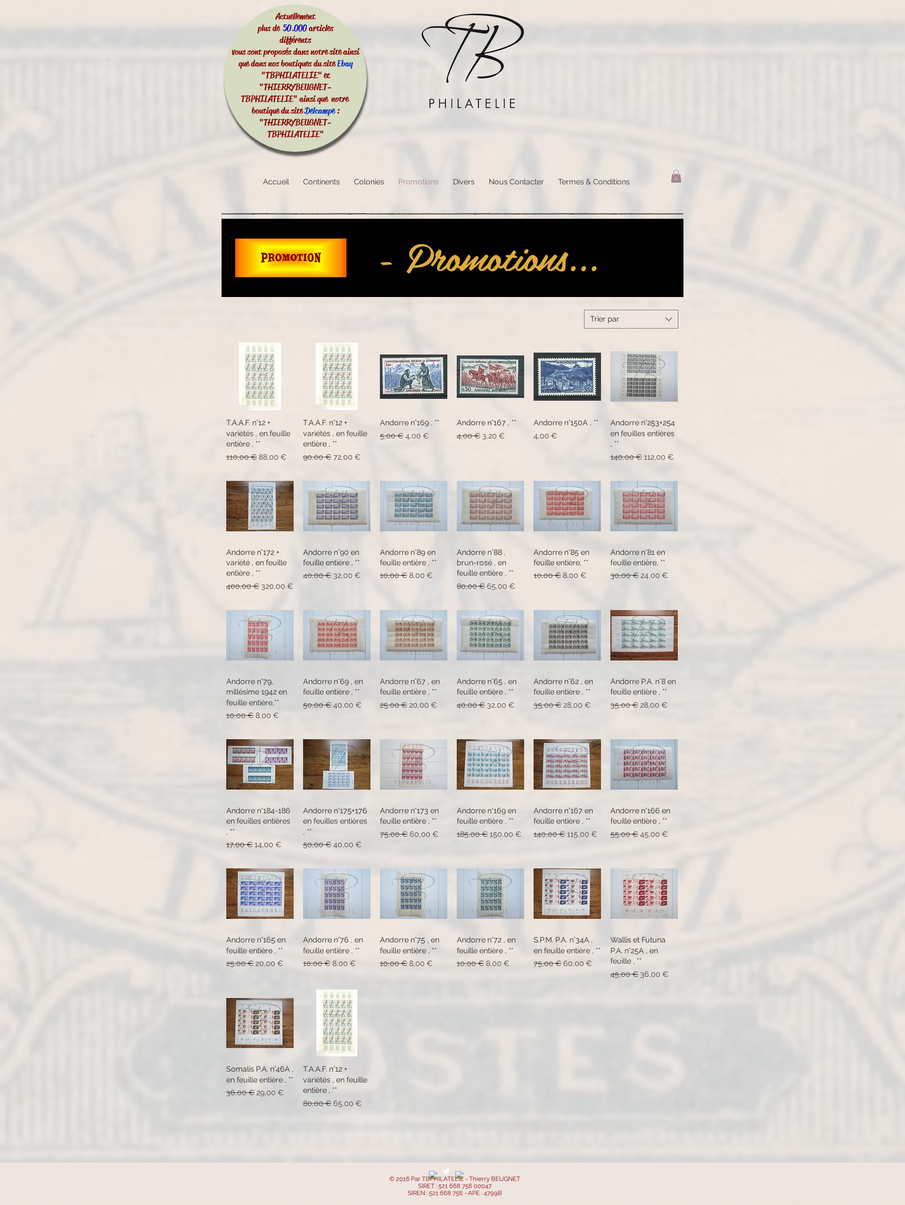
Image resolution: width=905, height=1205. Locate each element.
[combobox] (631, 319)
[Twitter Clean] (446, 1171)
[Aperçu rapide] (260, 376)
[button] (676, 176)
